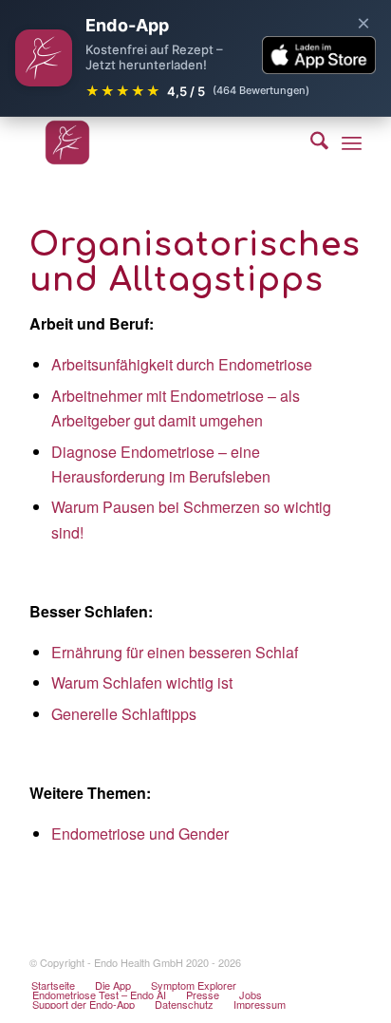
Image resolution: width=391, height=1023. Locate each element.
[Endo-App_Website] (162, 142)
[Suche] (309, 142)
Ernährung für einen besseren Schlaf (174, 652)
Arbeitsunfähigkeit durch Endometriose (181, 364)
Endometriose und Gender (140, 833)
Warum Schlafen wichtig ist (142, 682)
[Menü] (352, 142)
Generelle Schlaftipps (123, 714)
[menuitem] (309, 142)
